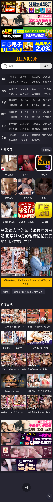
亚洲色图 (24, 112)
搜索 (46, 66)
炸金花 (24, 82)
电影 (3, 102)
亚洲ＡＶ (13, 88)
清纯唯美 (24, 117)
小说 (3, 125)
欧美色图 (36, 112)
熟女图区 (36, 117)
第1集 (5, 292)
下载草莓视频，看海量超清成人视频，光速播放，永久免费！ (26, 282)
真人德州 (24, 77)
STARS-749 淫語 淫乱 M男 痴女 (28, 292)
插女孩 (13, 135)
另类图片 (47, 117)
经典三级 (24, 105)
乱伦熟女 (36, 105)
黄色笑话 (36, 128)
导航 (3, 137)
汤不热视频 (47, 135)
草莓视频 (36, 135)
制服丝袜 (13, 105)
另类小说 (24, 128)
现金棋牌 (36, 82)
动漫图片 (47, 112)
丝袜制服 (24, 93)
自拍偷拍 (24, 88)
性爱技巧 (47, 128)
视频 (3, 90)
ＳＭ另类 (47, 93)
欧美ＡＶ (36, 88)
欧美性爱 (47, 100)
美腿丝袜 (13, 117)
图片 (3, 114)
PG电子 (13, 77)
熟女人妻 (13, 93)
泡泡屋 (24, 140)
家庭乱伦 (24, 123)
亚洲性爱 (13, 100)
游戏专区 (47, 77)
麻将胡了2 (13, 82)
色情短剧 (36, 140)
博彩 (3, 79)
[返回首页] (49, 496)
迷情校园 (13, 128)
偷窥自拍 (13, 112)
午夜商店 (24, 135)
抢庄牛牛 (47, 82)
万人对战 (36, 77)
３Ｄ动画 (47, 88)
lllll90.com (26, 59)
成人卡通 (36, 100)
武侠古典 (47, 123)
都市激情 (13, 123)
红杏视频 (13, 140)
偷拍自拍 (24, 100)
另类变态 (47, 105)
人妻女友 (36, 123)
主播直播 (36, 93)
